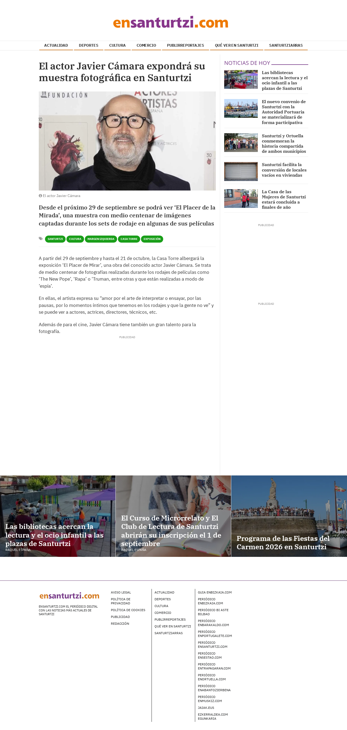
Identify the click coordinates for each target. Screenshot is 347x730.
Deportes (163, 599)
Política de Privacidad (120, 601)
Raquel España (18, 550)
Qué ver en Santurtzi (173, 626)
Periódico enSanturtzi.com (212, 644)
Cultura (75, 239)
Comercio (163, 613)
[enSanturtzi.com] (173, 21)
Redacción (120, 623)
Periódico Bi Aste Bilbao (213, 612)
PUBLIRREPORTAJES (185, 45)
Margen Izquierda (101, 239)
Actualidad (164, 592)
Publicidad (120, 617)
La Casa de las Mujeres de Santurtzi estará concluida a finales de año (284, 199)
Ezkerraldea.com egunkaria (213, 716)
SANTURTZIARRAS (286, 45)
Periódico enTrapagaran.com (214, 666)
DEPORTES (88, 45)
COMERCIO (146, 45)
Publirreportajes (170, 619)
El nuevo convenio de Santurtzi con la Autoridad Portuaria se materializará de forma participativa (284, 112)
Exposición (152, 239)
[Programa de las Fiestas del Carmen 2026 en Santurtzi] (289, 516)
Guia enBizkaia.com (215, 592)
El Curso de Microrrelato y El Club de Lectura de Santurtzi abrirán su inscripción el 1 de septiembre (171, 530)
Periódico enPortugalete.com (215, 634)
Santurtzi (55, 239)
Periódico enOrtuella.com (212, 677)
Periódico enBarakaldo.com (213, 623)
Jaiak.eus (206, 708)
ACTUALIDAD (56, 45)
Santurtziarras (169, 633)
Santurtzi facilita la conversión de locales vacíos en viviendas (284, 169)
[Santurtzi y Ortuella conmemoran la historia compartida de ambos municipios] (241, 142)
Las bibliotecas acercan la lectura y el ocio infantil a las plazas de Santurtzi (285, 80)
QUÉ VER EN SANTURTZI (236, 45)
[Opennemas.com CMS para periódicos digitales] (274, 598)
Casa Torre (129, 239)
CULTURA (117, 45)
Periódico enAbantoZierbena (214, 688)
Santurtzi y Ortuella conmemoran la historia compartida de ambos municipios (284, 143)
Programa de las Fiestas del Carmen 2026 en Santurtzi (283, 542)
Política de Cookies (128, 610)
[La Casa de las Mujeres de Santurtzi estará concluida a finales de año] (241, 198)
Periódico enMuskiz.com (210, 699)
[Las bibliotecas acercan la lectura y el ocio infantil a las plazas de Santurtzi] (241, 79)
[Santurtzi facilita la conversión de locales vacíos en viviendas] (241, 171)
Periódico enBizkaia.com (210, 601)
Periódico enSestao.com (210, 655)
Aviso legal (121, 592)
